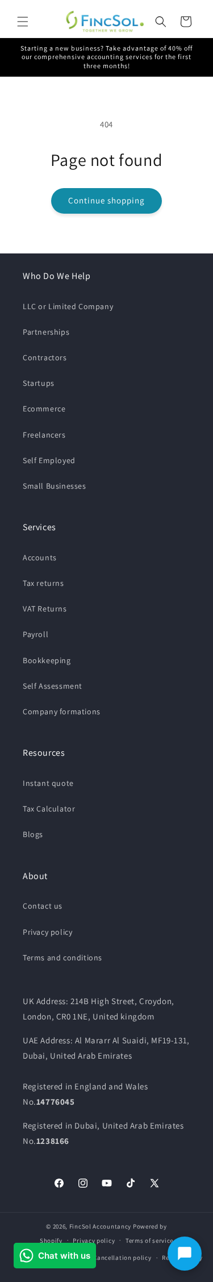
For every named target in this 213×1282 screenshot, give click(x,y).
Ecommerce (44, 408)
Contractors (45, 357)
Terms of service (149, 1240)
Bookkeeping (47, 660)
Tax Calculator (49, 809)
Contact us (42, 906)
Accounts (40, 557)
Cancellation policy (122, 1258)
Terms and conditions (62, 957)
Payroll (35, 634)
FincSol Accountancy (100, 1226)
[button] (22, 21)
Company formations (62, 711)
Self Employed (49, 460)
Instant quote (48, 783)
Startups (39, 383)
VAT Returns (45, 608)
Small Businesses (54, 486)
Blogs (33, 834)
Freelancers (44, 435)
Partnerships (46, 332)
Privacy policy (47, 932)
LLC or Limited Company (68, 306)
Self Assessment (52, 686)
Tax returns (43, 583)
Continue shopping (106, 200)
